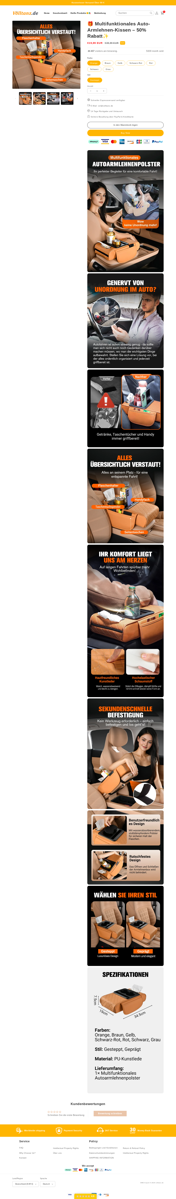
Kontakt (22, 1158)
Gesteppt (94, 80)
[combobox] (135, 13)
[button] (162, 13)
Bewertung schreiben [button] (110, 1113)
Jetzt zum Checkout (125, 133)
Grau (108, 69)
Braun (108, 63)
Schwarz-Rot (136, 63)
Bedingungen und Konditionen (103, 1148)
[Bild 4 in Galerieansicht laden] (67, 98)
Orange (94, 63)
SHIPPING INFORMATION (101, 1158)
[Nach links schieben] (15, 98)
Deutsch (46, 1184)
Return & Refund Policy (134, 1148)
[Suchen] (151, 13)
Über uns (57, 1153)
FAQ (21, 1148)
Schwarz (94, 69)
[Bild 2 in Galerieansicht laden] (39, 98)
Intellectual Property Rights (66, 1148)
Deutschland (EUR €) (24, 1184)
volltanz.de (160, 1182)
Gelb (120, 63)
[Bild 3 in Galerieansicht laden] (53, 98)
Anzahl (90, 86)
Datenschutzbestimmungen (102, 1153)
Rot (151, 63)
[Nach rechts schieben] (77, 98)
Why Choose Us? (27, 1153)
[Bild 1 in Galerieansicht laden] (25, 98)
